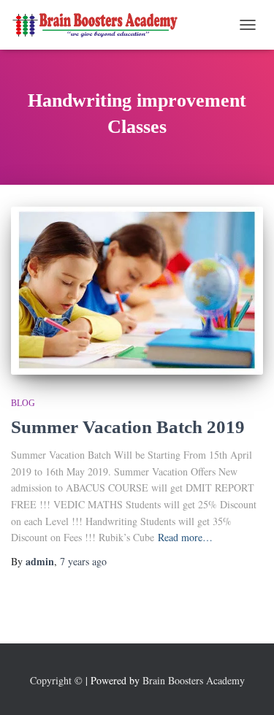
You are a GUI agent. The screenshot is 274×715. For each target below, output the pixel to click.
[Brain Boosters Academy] (102, 24)
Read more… (185, 537)
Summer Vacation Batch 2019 (128, 427)
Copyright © (56, 680)
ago (83, 561)
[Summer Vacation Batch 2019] (137, 291)
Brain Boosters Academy (193, 680)
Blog (23, 403)
